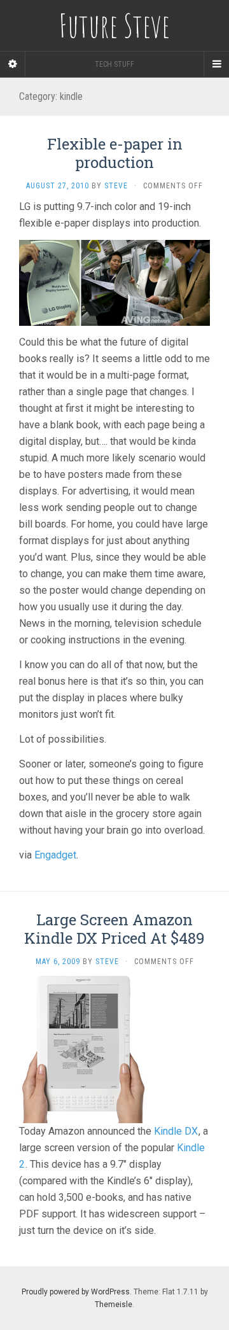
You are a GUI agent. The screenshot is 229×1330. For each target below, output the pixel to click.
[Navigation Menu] (216, 64)
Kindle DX (176, 1131)
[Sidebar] (12, 64)
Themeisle (113, 1304)
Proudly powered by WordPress (76, 1291)
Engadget (55, 855)
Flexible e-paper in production (115, 153)
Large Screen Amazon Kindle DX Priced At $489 (114, 928)
